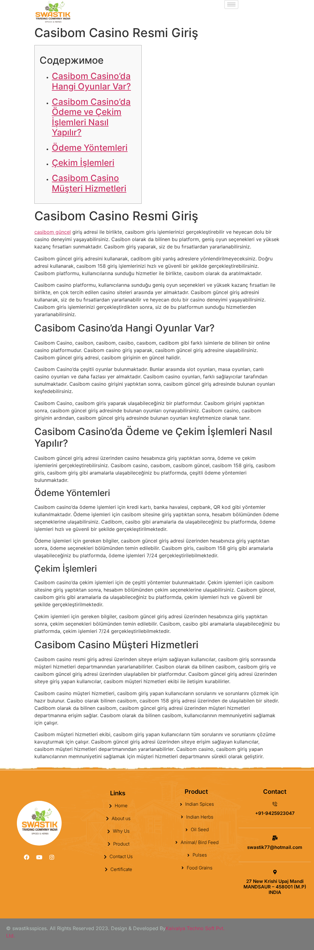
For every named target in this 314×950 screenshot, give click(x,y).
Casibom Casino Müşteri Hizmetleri (89, 183)
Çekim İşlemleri (83, 162)
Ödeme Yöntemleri (90, 147)
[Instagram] (51, 857)
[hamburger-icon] (231, 4)
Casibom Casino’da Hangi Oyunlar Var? (91, 81)
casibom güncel (52, 232)
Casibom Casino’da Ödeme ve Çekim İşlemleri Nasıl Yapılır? (91, 117)
